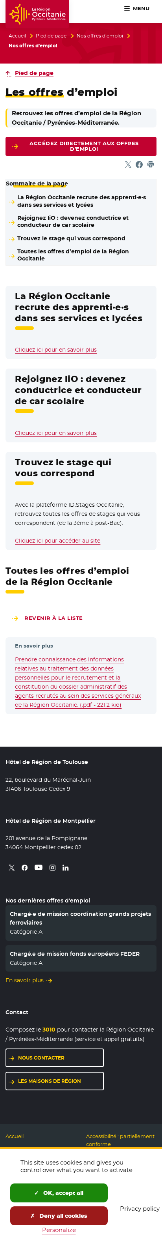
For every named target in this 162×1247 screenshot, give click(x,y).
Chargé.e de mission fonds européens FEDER (75, 953)
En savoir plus (25, 980)
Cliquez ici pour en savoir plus (56, 349)
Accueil (17, 36)
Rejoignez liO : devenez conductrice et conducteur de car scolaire (73, 221)
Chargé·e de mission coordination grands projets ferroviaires (80, 918)
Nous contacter (41, 1058)
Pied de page (51, 36)
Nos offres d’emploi (100, 36)
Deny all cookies (62, 1215)
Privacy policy (140, 1208)
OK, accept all (62, 1192)
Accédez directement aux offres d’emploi (83, 146)
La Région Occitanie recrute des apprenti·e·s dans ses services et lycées (81, 201)
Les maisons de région (49, 1081)
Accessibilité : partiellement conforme (120, 1140)
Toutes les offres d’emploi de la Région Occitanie (73, 255)
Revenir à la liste (53, 618)
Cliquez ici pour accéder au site (57, 540)
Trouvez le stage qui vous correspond (71, 238)
